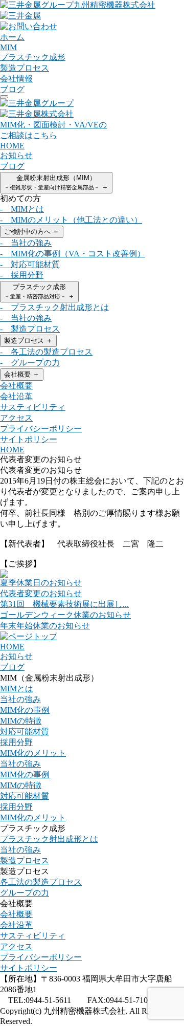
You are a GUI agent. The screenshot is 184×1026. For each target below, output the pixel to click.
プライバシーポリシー (41, 428)
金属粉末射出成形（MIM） (56, 182)
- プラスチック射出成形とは (54, 307)
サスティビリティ (32, 407)
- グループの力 (30, 362)
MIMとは (16, 688)
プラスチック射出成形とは (49, 839)
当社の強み (20, 699)
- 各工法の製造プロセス (46, 351)
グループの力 (24, 892)
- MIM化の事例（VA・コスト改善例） (72, 253)
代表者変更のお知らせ (41, 593)
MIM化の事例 (25, 710)
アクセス (16, 417)
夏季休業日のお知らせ (41, 582)
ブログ (12, 166)
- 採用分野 (21, 275)
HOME (12, 145)
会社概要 (21, 374)
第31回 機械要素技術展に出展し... (64, 604)
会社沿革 (16, 396)
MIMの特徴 (20, 720)
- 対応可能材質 (30, 264)
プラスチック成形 (39, 291)
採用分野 (16, 742)
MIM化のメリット (33, 753)
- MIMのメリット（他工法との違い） (71, 219)
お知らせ (16, 155)
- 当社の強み (26, 242)
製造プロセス (28, 340)
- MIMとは (22, 209)
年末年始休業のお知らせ (45, 625)
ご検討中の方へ (31, 231)
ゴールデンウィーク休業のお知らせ (65, 614)
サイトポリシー (28, 439)
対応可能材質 (24, 731)
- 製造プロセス (30, 328)
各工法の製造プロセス (41, 882)
